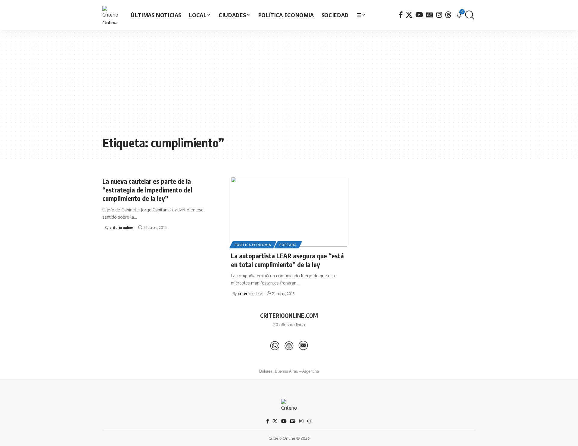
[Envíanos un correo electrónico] (303, 345)
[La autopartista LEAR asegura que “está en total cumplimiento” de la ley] (289, 212)
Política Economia (253, 245)
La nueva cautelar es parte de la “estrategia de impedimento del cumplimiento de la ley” (147, 189)
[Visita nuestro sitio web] (289, 345)
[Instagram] (439, 14)
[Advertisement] (289, 87)
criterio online (121, 227)
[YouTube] (419, 14)
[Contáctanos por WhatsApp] (275, 345)
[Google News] (429, 14)
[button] (469, 15)
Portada (288, 245)
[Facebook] (400, 14)
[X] (409, 14)
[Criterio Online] (111, 15)
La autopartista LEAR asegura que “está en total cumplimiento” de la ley (287, 260)
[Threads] (448, 14)
